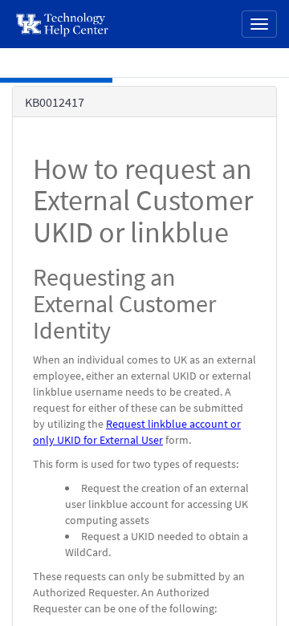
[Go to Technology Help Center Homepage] (63, 24)
